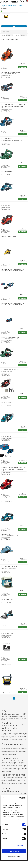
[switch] (24, 829)
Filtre (14, 26)
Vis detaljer (20, 845)
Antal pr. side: (17, 35)
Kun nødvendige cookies (14, 856)
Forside (2, 5)
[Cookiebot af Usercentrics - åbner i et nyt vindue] (20, 798)
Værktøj (14, 5)
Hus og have (8, 5)
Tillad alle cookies (14, 851)
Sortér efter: (3, 35)
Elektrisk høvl (5, 6)
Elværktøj (20, 5)
